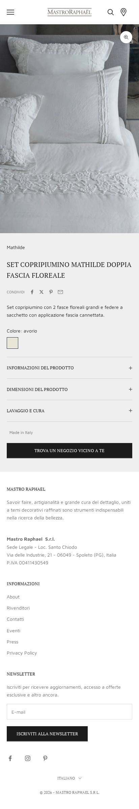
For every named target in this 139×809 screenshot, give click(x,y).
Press (12, 641)
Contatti (15, 619)
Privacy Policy (22, 653)
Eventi (13, 630)
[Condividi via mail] (60, 292)
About (13, 596)
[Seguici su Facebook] (10, 758)
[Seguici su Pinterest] (45, 758)
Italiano (66, 778)
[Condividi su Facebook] (32, 292)
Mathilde (16, 247)
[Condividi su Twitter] (41, 292)
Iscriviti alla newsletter (47, 734)
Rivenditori (18, 608)
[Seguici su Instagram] (27, 758)
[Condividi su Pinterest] (51, 292)
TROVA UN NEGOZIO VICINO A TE (69, 450)
